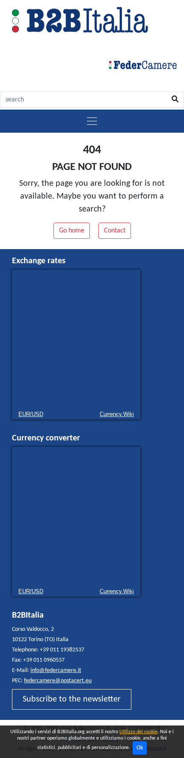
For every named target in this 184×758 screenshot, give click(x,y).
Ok (140, 748)
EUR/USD (30, 414)
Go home (71, 230)
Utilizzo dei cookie (138, 731)
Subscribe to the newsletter (72, 699)
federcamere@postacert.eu (58, 681)
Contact (114, 230)
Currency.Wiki (117, 414)
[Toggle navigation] (92, 121)
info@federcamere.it (55, 670)
